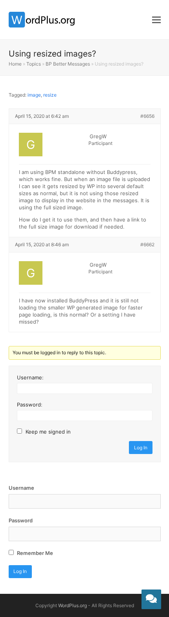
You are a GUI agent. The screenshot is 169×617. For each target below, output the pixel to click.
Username (21, 488)
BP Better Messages (68, 64)
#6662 (147, 244)
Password (21, 520)
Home (15, 64)
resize (50, 95)
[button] (156, 20)
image (34, 95)
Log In (140, 447)
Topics (33, 64)
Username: (30, 377)
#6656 (147, 116)
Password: (29, 404)
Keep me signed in (48, 431)
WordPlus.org (72, 605)
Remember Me (34, 553)
